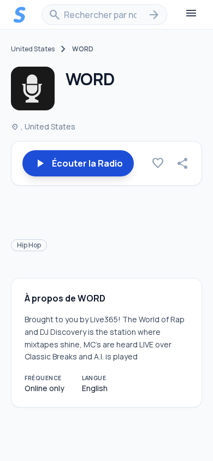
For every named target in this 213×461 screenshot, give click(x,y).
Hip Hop (29, 245)
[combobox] (104, 14)
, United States (43, 126)
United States (33, 49)
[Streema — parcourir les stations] (19, 14)
